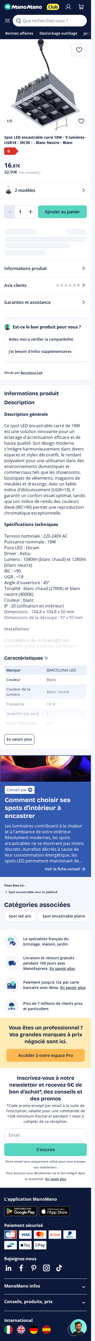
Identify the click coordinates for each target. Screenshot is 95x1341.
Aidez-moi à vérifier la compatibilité (41, 339)
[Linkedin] (8, 1268)
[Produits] (7, 20)
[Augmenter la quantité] (30, 211)
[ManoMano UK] (21, 1329)
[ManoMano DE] (34, 1329)
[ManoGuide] (78, 1327)
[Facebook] (21, 1268)
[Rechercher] (18, 20)
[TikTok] (59, 1268)
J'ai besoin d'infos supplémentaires (40, 351)
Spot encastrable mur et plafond (32, 892)
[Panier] (81, 7)
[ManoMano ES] (46, 1329)
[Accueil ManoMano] (23, 7)
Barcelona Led (31, 372)
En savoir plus (55, 1179)
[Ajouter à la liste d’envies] (81, 121)
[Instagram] (46, 1268)
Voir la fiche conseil (62, 868)
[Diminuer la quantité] (9, 211)
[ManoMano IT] (8, 1329)
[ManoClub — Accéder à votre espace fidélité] (53, 7)
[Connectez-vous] (68, 7)
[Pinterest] (34, 1268)
